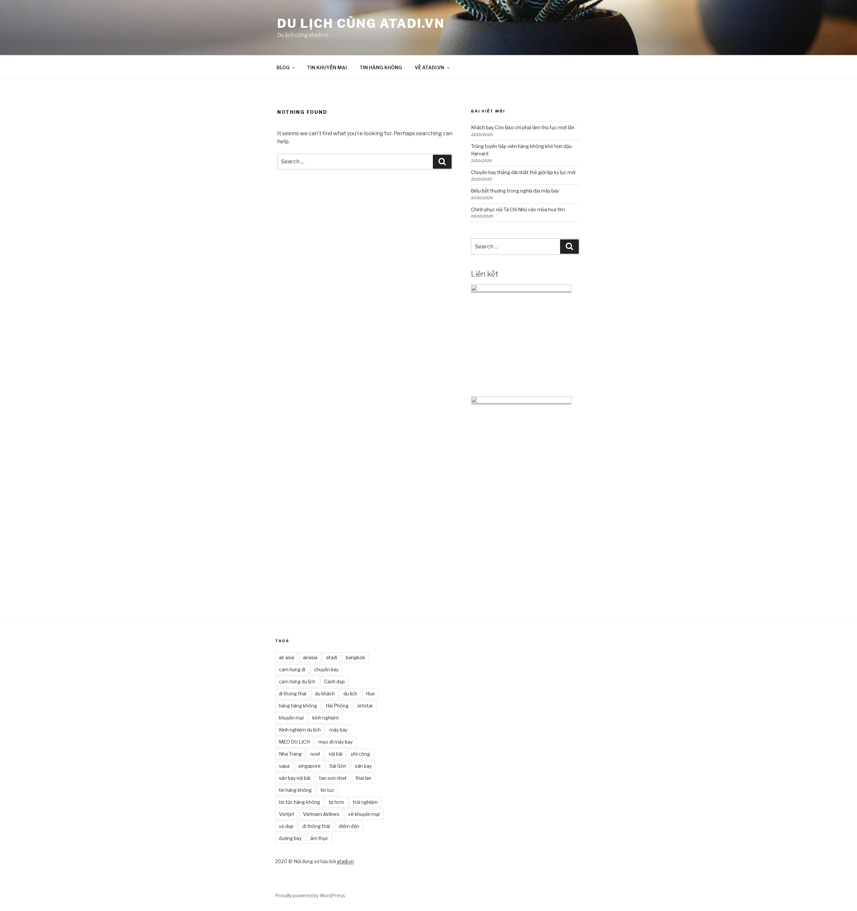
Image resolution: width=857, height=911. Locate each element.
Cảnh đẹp (334, 681)
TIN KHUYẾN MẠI (327, 67)
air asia (286, 657)
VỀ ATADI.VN (429, 67)
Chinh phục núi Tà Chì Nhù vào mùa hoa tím (518, 209)
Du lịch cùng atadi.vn (361, 23)
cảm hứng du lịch (297, 681)
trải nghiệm (365, 802)
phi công (360, 754)
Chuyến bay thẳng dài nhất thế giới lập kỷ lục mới (523, 172)
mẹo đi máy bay (335, 742)
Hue (370, 693)
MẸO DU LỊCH (294, 742)
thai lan (363, 778)
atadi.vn (345, 861)
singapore (309, 766)
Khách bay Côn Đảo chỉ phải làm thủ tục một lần (522, 127)
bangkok (355, 657)
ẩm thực (319, 838)
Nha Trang (290, 754)
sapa (284, 766)
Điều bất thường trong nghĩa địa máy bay (515, 191)
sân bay (363, 766)
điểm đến (349, 826)
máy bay (338, 730)
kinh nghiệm (325, 717)
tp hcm (336, 802)
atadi (331, 657)
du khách (325, 693)
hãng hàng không (298, 705)
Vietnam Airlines (321, 814)
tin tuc (327, 790)
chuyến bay (326, 669)
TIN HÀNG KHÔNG (381, 67)
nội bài (335, 754)
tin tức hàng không (299, 802)
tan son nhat (333, 778)
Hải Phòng (337, 705)
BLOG (283, 67)
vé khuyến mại (364, 814)
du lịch (350, 693)
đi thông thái (316, 826)
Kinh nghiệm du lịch (300, 730)
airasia (310, 657)
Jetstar (365, 705)
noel (315, 754)
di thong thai (292, 693)
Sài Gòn (337, 766)
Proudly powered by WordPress (310, 895)
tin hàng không (295, 790)
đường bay (290, 838)
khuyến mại (291, 717)
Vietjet (286, 814)
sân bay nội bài (294, 778)
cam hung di (292, 669)
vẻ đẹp (286, 826)
